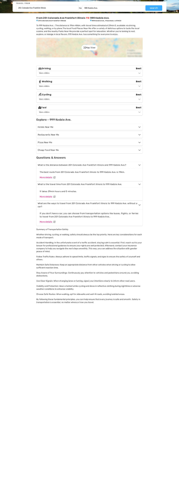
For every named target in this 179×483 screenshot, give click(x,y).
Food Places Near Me (81, 28)
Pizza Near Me (45, 142)
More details (46, 177)
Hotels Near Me (45, 127)
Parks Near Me (65, 31)
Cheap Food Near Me (48, 150)
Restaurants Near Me (48, 134)
